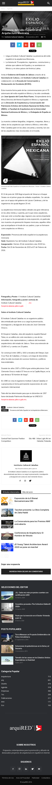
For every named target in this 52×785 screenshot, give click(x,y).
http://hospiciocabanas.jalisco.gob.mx (26, 468)
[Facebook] (21, 480)
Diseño (4, 684)
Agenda (9, 9)
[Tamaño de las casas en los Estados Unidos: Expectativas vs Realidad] (7, 660)
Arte (2, 702)
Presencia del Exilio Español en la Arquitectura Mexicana (29, 410)
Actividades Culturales (5, 538)
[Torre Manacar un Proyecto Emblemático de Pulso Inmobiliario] (7, 637)
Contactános (45, 778)
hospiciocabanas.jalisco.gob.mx (13, 399)
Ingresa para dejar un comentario (26, 571)
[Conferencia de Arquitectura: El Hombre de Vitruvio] (7, 536)
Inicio (3, 9)
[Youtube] (39, 769)
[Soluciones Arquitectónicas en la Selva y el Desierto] (7, 649)
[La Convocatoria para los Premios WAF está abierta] (7, 524)
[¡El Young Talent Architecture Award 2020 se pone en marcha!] (7, 547)
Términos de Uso (8, 778)
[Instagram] (26, 480)
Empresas (5, 691)
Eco (2, 705)
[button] (48, 3)
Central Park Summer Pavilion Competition (13, 439)
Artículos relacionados (11, 492)
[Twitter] (31, 480)
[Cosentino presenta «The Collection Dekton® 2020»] (7, 607)
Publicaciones (6, 698)
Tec (2, 694)
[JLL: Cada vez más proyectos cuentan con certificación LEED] (7, 595)
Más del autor (27, 492)
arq (2, 680)
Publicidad (35, 778)
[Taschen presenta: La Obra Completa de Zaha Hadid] (7, 512)
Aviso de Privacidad (23, 778)
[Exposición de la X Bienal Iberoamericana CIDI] (7, 501)
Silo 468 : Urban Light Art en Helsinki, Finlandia (40, 439)
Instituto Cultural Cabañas (14, 37)
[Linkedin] (26, 769)
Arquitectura (6, 676)
